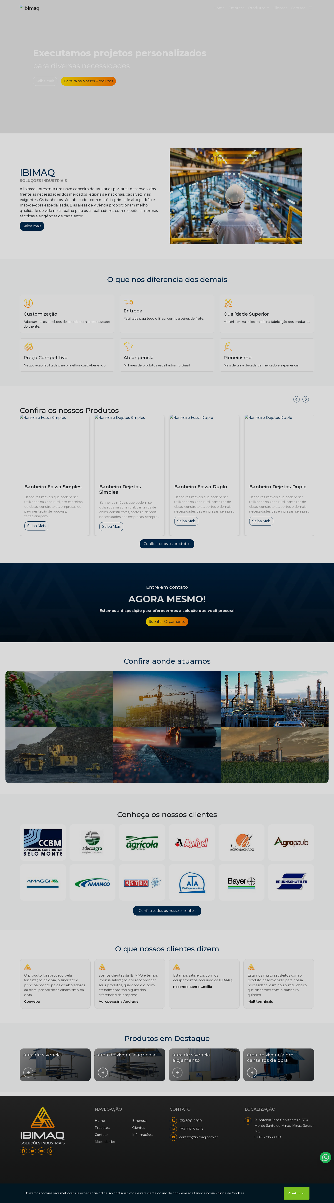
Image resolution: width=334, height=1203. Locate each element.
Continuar (296, 1193)
